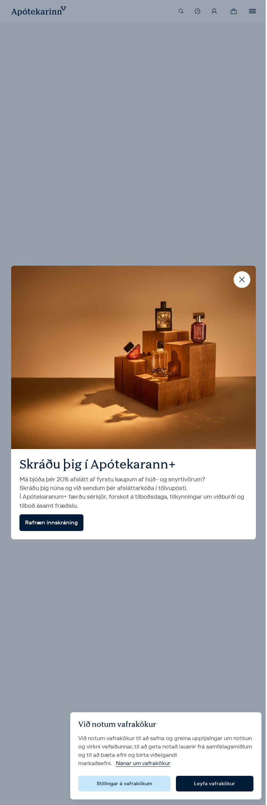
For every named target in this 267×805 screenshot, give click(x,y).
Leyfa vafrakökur (214, 783)
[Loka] (242, 279)
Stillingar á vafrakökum (124, 783)
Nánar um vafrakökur (143, 763)
